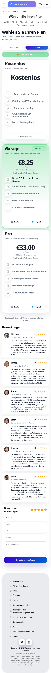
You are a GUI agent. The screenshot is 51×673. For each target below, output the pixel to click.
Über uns (16, 595)
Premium (16, 600)
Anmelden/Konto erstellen (23, 631)
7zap (6, 11)
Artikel (15, 591)
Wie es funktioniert (21, 586)
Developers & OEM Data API (25, 653)
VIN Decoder (18, 581)
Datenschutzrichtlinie (21, 605)
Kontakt (16, 636)
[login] (47, 4)
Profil (15, 627)
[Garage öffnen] (40, 4)
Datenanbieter (19, 622)
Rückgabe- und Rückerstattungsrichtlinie (23, 611)
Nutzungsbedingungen (22, 617)
